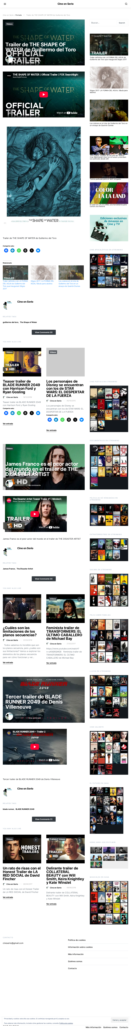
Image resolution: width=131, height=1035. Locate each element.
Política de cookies (77, 940)
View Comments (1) (43, 819)
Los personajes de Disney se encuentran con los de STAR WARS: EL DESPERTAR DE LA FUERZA (65, 388)
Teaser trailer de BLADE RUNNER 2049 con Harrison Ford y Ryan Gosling (21, 386)
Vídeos (9, 24)
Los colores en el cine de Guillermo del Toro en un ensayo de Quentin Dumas (69, 283)
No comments (35, 61)
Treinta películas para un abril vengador (105, 179)
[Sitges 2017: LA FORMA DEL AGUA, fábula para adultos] (43, 272)
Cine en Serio (66, 3)
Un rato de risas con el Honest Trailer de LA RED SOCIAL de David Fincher (22, 873)
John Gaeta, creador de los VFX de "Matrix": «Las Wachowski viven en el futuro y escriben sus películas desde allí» (108, 157)
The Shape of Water (28, 322)
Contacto (72, 968)
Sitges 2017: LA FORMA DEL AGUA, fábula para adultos (109, 91)
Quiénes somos (75, 961)
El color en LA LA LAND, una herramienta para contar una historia (108, 205)
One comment (35, 718)
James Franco (9, 569)
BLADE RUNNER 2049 (25, 809)
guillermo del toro (10, 322)
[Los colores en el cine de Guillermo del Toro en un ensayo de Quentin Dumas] (71, 272)
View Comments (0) (44, 332)
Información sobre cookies (80, 947)
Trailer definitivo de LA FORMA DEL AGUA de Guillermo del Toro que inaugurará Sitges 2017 (108, 58)
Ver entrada (8, 423)
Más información (76, 954)
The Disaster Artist (25, 569)
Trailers (53, 839)
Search (122, 23)
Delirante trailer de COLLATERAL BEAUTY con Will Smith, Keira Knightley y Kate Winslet (65, 875)
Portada (18, 15)
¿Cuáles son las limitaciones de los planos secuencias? (20, 631)
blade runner (8, 809)
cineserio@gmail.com (13, 943)
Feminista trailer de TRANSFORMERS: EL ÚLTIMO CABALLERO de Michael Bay (64, 633)
